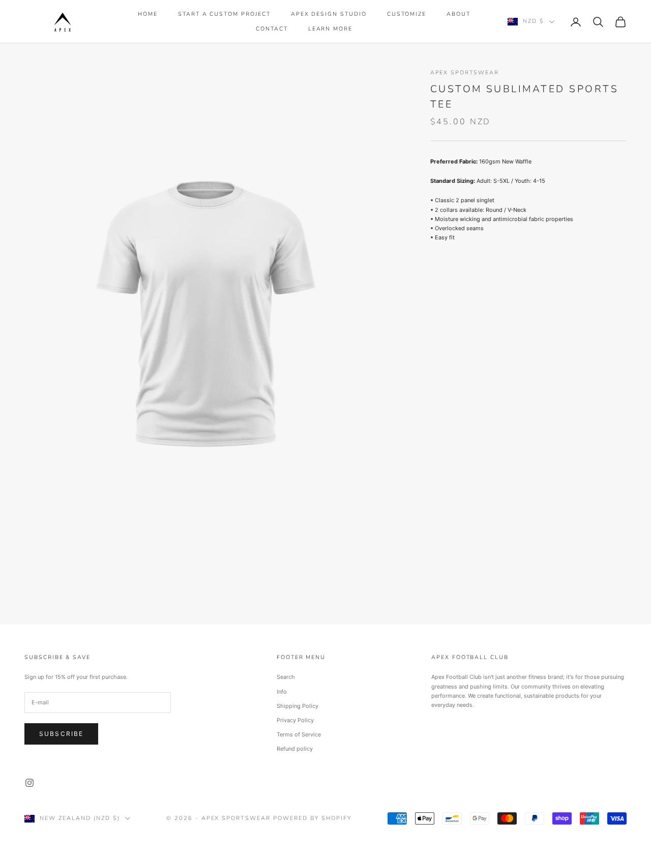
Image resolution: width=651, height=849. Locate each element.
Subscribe (61, 733)
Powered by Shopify (312, 818)
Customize (407, 14)
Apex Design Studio (329, 14)
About (458, 14)
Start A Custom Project (224, 14)
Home (148, 14)
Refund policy (295, 748)
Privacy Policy (295, 720)
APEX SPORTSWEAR (464, 72)
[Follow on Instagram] (29, 783)
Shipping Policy (297, 705)
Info (282, 691)
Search (286, 676)
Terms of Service (299, 734)
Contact (272, 29)
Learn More (330, 29)
